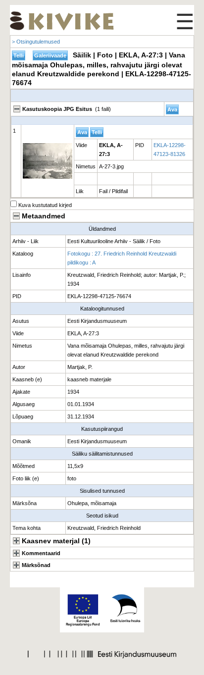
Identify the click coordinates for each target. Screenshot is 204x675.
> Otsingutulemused (36, 42)
